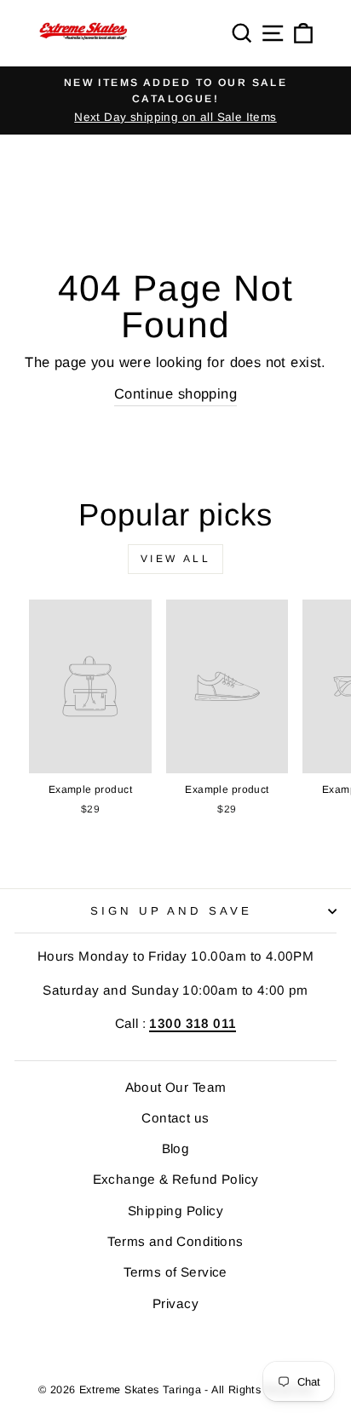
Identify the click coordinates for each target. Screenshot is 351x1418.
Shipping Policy (175, 1210)
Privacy (175, 1303)
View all (176, 559)
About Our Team (176, 1087)
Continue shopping (175, 394)
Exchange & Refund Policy (176, 1179)
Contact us (175, 1118)
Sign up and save (171, 910)
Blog (176, 1148)
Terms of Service (175, 1272)
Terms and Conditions (175, 1241)
